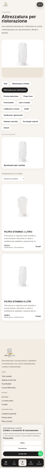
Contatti (4, 404)
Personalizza (22, 448)
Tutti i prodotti (7, 376)
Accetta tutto (23, 454)
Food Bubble (6, 384)
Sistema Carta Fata (9, 380)
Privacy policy (7, 417)
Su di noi (5, 397)
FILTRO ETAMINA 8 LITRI (17, 301)
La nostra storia (7, 401)
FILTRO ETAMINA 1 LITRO (18, 231)
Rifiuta (22, 443)
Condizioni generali (9, 414)
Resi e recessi (7, 421)
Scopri (38, 246)
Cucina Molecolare (9, 388)
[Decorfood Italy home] (6, 4)
